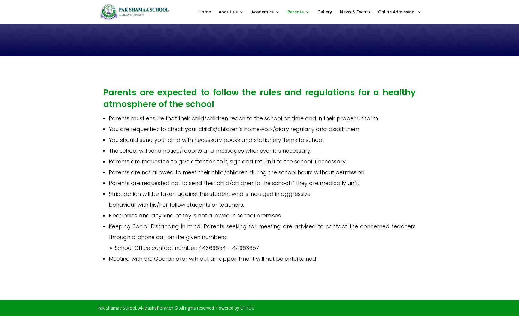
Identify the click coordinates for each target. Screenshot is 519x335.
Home (205, 12)
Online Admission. (397, 12)
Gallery (324, 12)
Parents (295, 12)
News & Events (355, 12)
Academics (262, 12)
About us (228, 12)
